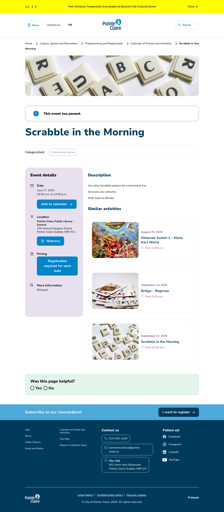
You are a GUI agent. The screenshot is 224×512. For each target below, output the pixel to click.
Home (29, 43)
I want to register (177, 412)
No (50, 388)
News (28, 435)
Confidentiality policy (110, 495)
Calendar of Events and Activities (151, 43)
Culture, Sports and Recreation (58, 43)
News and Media (34, 448)
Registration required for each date (57, 266)
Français (193, 497)
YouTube (174, 460)
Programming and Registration (104, 43)
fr (70, 25)
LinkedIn (174, 452)
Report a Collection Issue (73, 445)
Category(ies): (35, 152)
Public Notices (33, 442)
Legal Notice (85, 495)
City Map (64, 438)
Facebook (174, 436)
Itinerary (53, 241)
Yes (38, 388)
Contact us (53, 25)
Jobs (27, 429)
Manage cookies (136, 495)
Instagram (175, 444)
